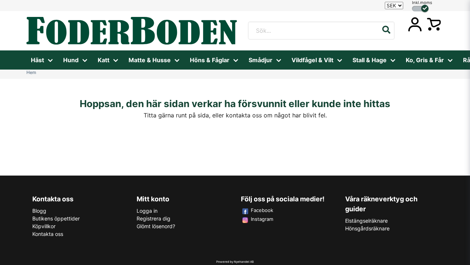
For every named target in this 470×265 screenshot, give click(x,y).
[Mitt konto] (414, 24)
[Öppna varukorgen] (434, 24)
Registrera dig (153, 218)
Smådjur (260, 60)
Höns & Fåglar (209, 60)
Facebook (262, 210)
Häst (37, 60)
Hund (71, 60)
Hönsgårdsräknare (367, 228)
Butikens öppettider (56, 218)
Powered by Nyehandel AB (235, 262)
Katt (103, 60)
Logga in (147, 211)
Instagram (262, 219)
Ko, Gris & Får (425, 60)
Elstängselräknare (366, 221)
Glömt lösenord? (156, 226)
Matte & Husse (150, 60)
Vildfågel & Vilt (312, 60)
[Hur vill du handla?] (420, 8)
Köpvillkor (43, 226)
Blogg (39, 211)
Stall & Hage (369, 60)
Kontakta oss (47, 234)
